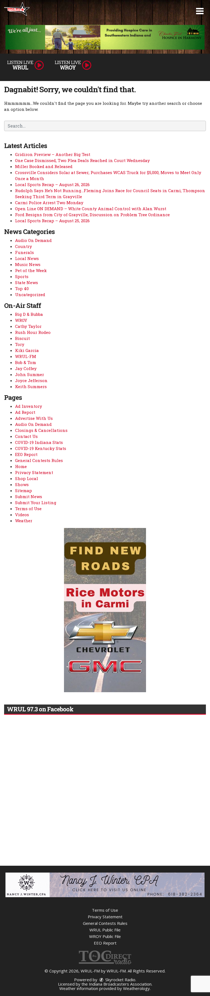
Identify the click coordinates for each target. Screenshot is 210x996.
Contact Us (26, 436)
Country (23, 246)
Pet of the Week (31, 270)
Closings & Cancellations (41, 430)
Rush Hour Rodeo (33, 332)
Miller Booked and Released (43, 166)
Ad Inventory (28, 406)
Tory (19, 344)
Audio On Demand (33, 240)
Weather (23, 520)
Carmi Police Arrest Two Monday (49, 202)
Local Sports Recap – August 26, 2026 (52, 184)
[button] (200, 11)
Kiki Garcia (27, 350)
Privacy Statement (34, 472)
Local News (27, 258)
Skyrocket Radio (119, 979)
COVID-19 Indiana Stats (39, 442)
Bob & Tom (25, 362)
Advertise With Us (34, 418)
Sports (21, 276)
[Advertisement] (105, 37)
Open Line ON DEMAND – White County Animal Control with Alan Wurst (90, 208)
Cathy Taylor (28, 326)
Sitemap (23, 490)
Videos (22, 514)
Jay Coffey (26, 368)
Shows (22, 484)
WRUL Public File (105, 930)
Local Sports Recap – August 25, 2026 (52, 220)
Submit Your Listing (35, 502)
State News (26, 282)
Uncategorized (30, 294)
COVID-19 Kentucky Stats (40, 448)
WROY (21, 320)
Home (21, 466)
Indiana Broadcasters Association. (120, 984)
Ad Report (25, 412)
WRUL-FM (25, 356)
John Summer (29, 374)
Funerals (24, 252)
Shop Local (26, 478)
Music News (27, 264)
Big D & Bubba (29, 314)
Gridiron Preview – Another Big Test (52, 154)
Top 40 (22, 288)
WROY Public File (105, 936)
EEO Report (26, 454)
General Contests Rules (39, 460)
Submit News (28, 496)
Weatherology (136, 988)
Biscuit (22, 338)
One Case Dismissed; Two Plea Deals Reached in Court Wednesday (82, 160)
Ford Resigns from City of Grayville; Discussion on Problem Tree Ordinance (92, 214)
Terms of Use (28, 508)
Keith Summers (31, 386)
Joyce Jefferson (31, 380)
